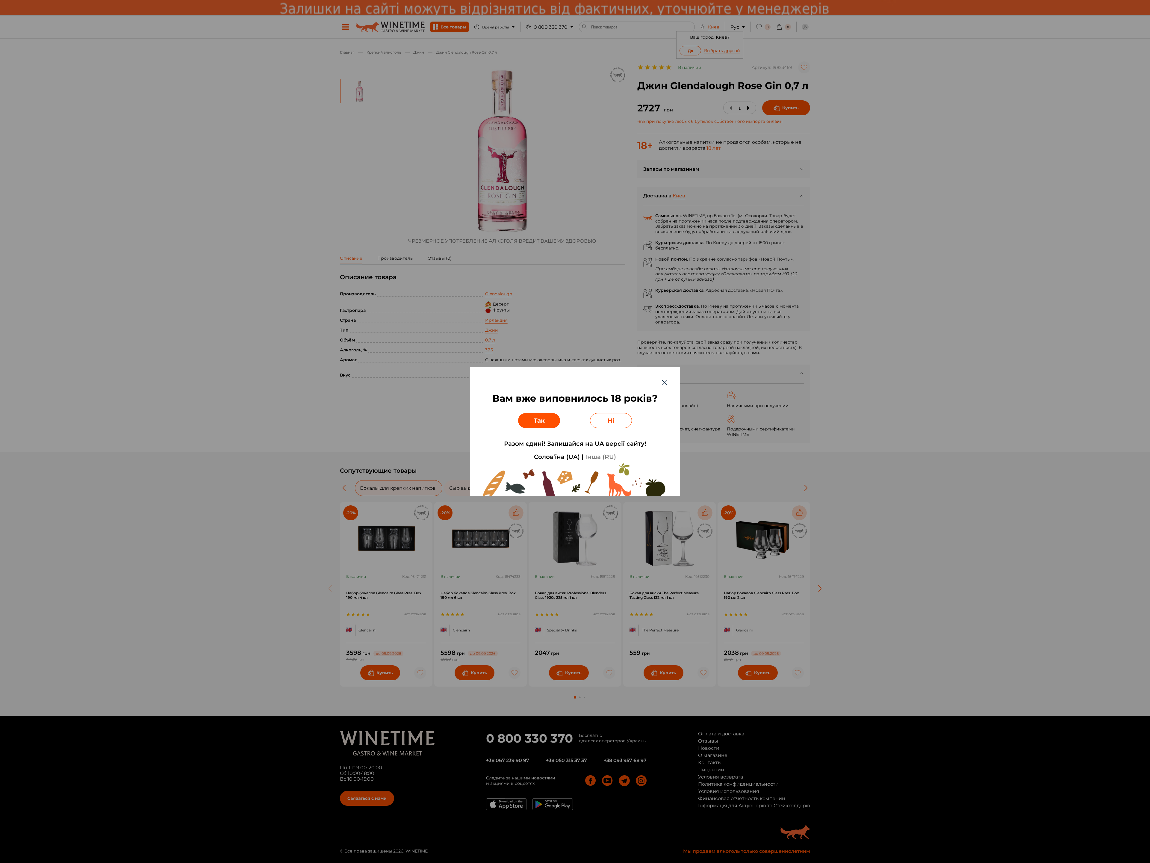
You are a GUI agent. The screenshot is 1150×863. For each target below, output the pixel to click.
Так (539, 420)
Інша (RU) (600, 456)
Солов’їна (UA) (557, 456)
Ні (611, 420)
